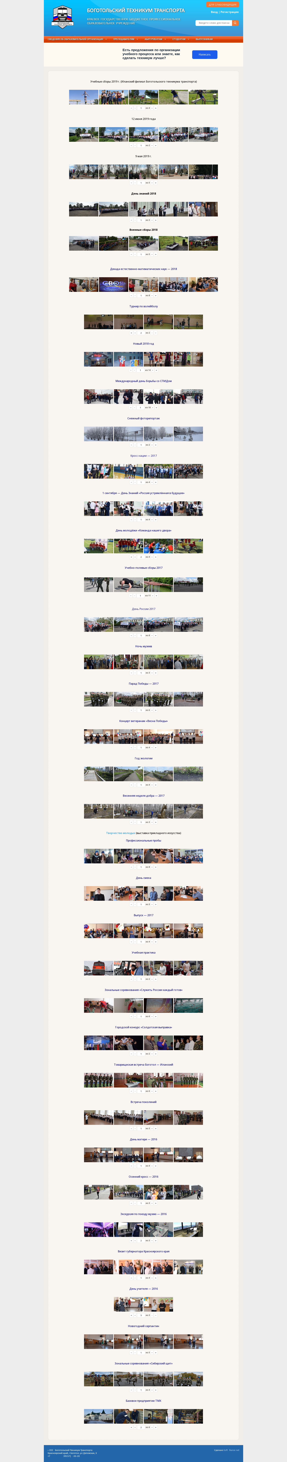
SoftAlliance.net (231, 1450)
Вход (214, 12)
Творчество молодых (120, 833)
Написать (205, 54)
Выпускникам (204, 39)
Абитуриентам (153, 39)
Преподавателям (123, 39)
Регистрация (230, 12)
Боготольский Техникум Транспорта (136, 10)
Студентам (179, 39)
